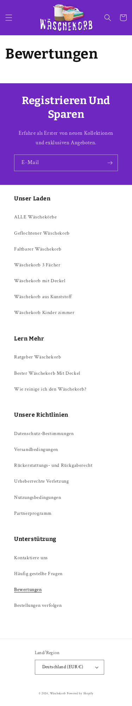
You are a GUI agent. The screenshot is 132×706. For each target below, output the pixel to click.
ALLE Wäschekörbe (35, 217)
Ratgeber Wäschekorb (37, 357)
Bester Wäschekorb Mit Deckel (47, 373)
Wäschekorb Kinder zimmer (44, 312)
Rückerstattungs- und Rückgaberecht (53, 465)
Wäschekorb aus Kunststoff (43, 297)
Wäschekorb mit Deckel (39, 281)
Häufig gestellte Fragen (38, 574)
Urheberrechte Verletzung (41, 481)
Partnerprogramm (33, 513)
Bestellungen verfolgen (38, 605)
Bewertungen (28, 589)
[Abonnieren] (110, 163)
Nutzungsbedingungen (37, 497)
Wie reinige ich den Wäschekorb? (50, 389)
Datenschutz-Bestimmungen (44, 433)
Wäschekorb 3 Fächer (37, 265)
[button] (9, 17)
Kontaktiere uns (31, 558)
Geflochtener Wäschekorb (42, 233)
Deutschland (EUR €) (62, 667)
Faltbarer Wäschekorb (38, 249)
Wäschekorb (58, 693)
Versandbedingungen (36, 449)
